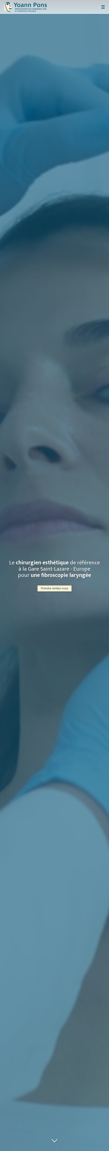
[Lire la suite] (54, 1140)
